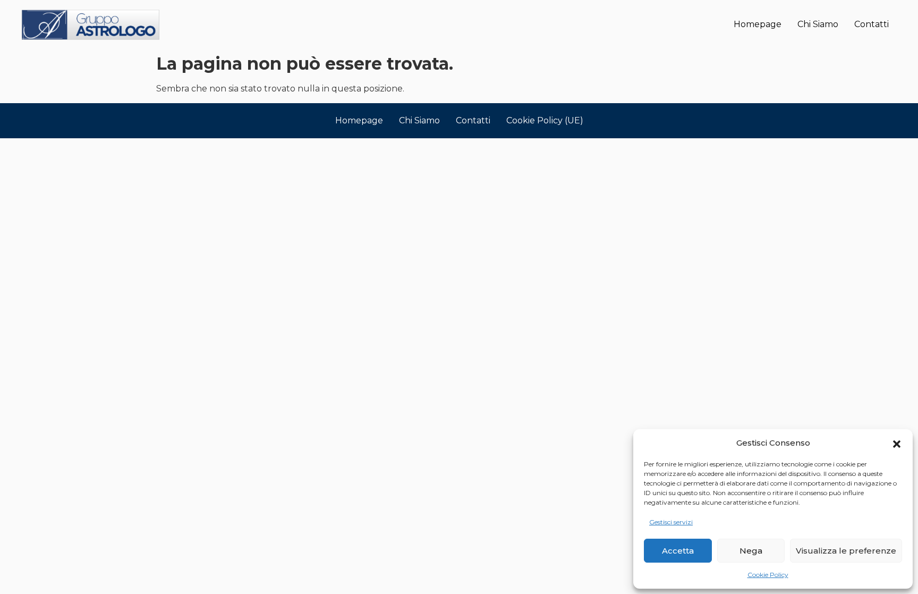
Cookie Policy (767, 575)
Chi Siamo (817, 24)
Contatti (871, 24)
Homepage (757, 24)
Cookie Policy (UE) (544, 120)
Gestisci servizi (671, 522)
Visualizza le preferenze (846, 551)
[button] (896, 443)
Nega (751, 551)
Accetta (678, 551)
